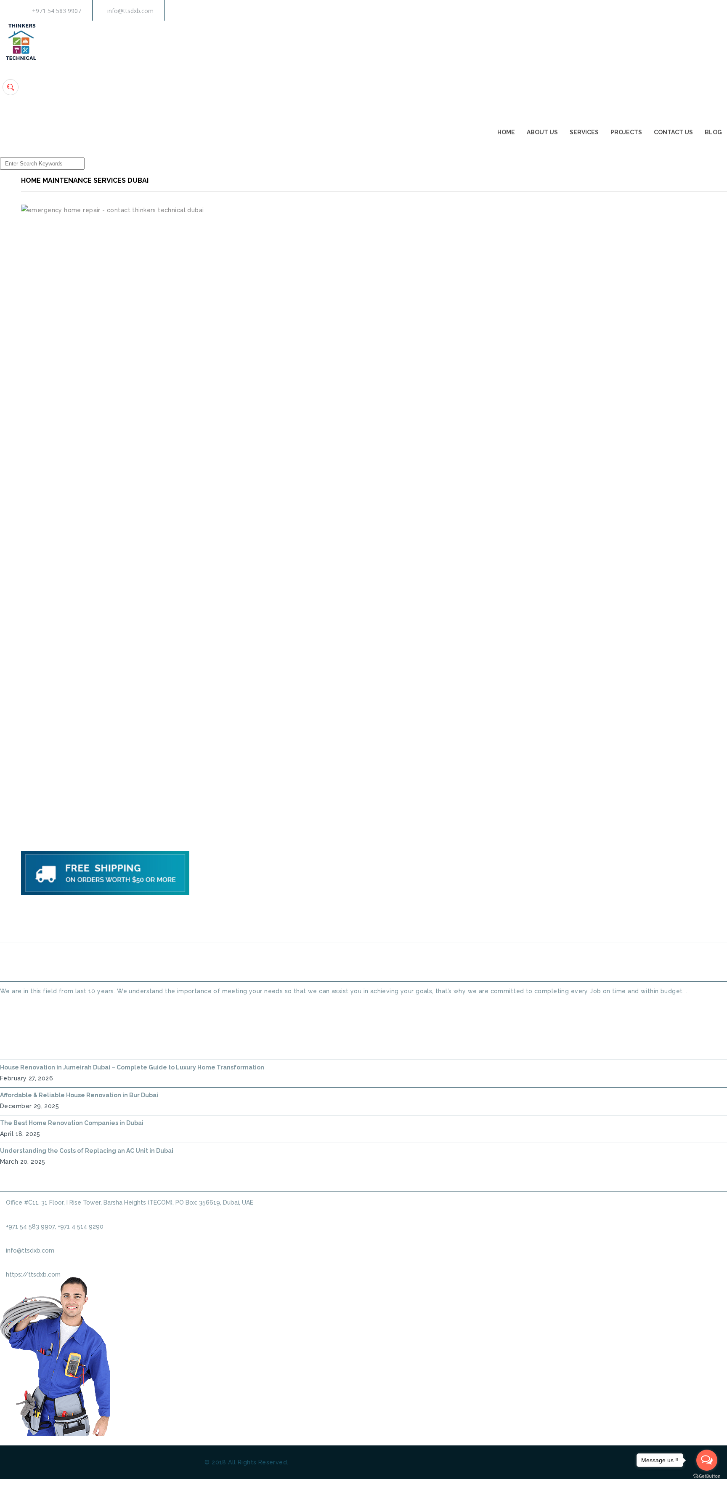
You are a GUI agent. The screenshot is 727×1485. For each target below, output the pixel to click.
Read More (15, 1006)
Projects (626, 132)
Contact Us (673, 132)
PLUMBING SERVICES (320, 921)
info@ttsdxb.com (130, 11)
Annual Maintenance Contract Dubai (492, 921)
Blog (713, 132)
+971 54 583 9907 (56, 11)
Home (506, 132)
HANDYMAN (391, 921)
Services (584, 132)
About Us (542, 132)
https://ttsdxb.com (33, 1274)
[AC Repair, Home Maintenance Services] (21, 60)
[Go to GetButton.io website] (706, 1476)
